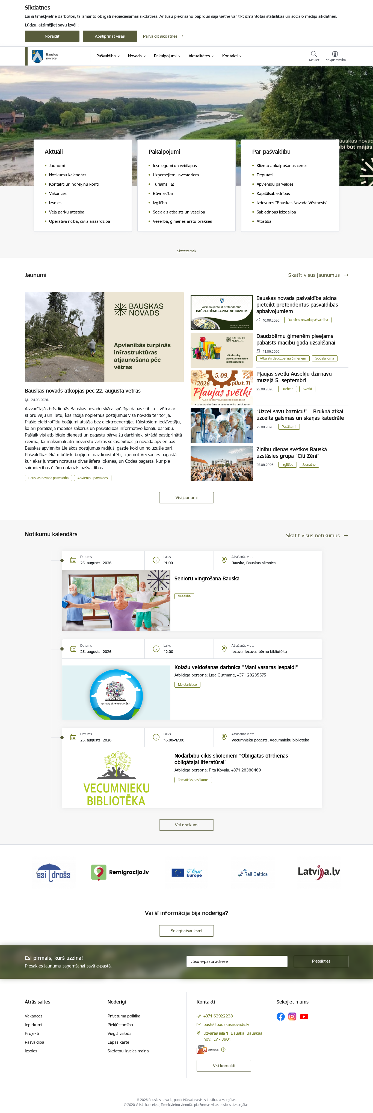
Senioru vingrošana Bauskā (206, 578)
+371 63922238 (218, 1016)
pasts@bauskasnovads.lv (226, 1024)
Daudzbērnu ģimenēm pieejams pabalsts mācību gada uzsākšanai (295, 339)
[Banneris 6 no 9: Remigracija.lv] (54, 872)
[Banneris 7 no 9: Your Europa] (120, 872)
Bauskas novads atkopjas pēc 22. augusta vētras (83, 390)
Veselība (184, 596)
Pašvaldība (34, 1042)
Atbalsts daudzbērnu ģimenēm (283, 358)
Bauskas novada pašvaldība (48, 478)
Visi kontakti (224, 1065)
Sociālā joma (324, 358)
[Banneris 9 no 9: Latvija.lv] (253, 872)
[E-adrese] (207, 1049)
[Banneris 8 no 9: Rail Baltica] (186, 872)
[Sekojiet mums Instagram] (292, 1016)
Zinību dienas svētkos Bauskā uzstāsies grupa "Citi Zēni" (291, 452)
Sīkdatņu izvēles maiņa (128, 1050)
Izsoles (31, 1050)
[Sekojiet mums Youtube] (304, 1016)
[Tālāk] (336, 872)
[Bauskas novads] (45, 56)
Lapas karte (118, 1042)
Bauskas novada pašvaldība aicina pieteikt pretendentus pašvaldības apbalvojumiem (297, 304)
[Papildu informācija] (223, 1049)
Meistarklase (187, 684)
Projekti (32, 1033)
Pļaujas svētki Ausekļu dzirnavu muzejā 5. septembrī (294, 377)
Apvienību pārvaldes (93, 478)
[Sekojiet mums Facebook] (281, 1017)
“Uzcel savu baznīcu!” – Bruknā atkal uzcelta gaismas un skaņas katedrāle (300, 414)
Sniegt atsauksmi (186, 930)
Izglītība (287, 464)
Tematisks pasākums (193, 780)
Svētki (307, 389)
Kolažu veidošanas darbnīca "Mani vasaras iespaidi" (236, 667)
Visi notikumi (186, 824)
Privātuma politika (124, 1016)
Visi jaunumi (186, 497)
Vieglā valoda (120, 1033)
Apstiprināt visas (110, 36)
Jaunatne (309, 464)
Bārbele (288, 389)
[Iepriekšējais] (37, 872)
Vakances (33, 1016)
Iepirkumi (33, 1024)
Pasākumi (289, 427)
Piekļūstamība (120, 1024)
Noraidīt (52, 36)
